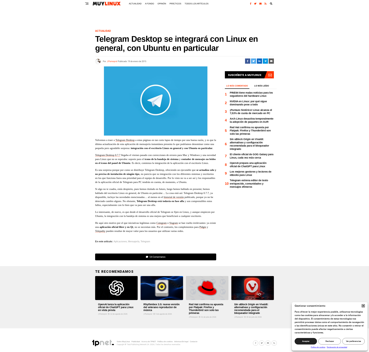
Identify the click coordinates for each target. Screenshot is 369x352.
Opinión (162, 3)
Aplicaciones (120, 241)
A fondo (149, 3)
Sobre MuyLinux (123, 342)
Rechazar (329, 341)
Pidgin (202, 227)
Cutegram (161, 222)
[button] (363, 305)
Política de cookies (318, 347)
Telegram (145, 241)
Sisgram (173, 222)
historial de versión (174, 197)
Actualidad (135, 3)
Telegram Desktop (125, 140)
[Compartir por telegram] (265, 61)
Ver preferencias (353, 341)
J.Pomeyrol (112, 61)
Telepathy (100, 231)
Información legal (181, 342)
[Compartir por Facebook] (247, 61)
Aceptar (305, 341)
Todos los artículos (196, 3)
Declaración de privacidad (337, 347)
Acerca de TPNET (148, 342)
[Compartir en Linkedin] (259, 61)
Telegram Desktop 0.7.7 (107, 155)
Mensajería (133, 241)
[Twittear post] (253, 61)
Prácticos (175, 3)
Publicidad (135, 342)
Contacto (193, 342)
